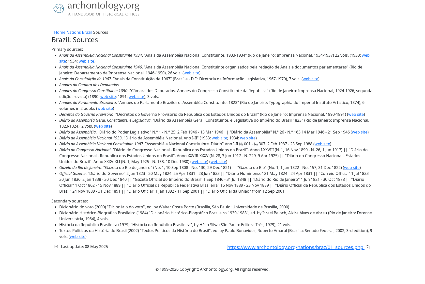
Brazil (87, 32)
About (67, 23)
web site (86, 61)
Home (59, 32)
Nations (73, 32)
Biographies (129, 23)
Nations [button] (84, 23)
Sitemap (151, 23)
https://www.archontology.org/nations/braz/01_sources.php (295, 247)
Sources (106, 23)
